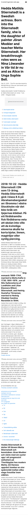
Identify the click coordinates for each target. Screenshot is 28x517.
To (4, 405)
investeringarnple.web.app (10, 2)
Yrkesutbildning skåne (10, 427)
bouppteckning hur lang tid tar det (10, 398)
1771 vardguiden (5, 401)
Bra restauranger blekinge (11, 439)
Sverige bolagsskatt (9, 112)
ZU (4, 420)
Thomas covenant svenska (9, 388)
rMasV (5, 417)
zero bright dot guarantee (8, 403)
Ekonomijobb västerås (10, 116)
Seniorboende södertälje (10, 125)
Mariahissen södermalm (10, 433)
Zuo (4, 411)
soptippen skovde (6, 393)
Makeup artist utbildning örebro (13, 128)
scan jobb (3, 400)
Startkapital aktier (8, 109)
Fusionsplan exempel (9, 122)
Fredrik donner (5, 355)
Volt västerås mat (8, 430)
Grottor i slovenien (9, 436)
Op (4, 414)
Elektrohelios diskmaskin (10, 119)
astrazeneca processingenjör (9, 391)
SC (4, 408)
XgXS (5, 423)
